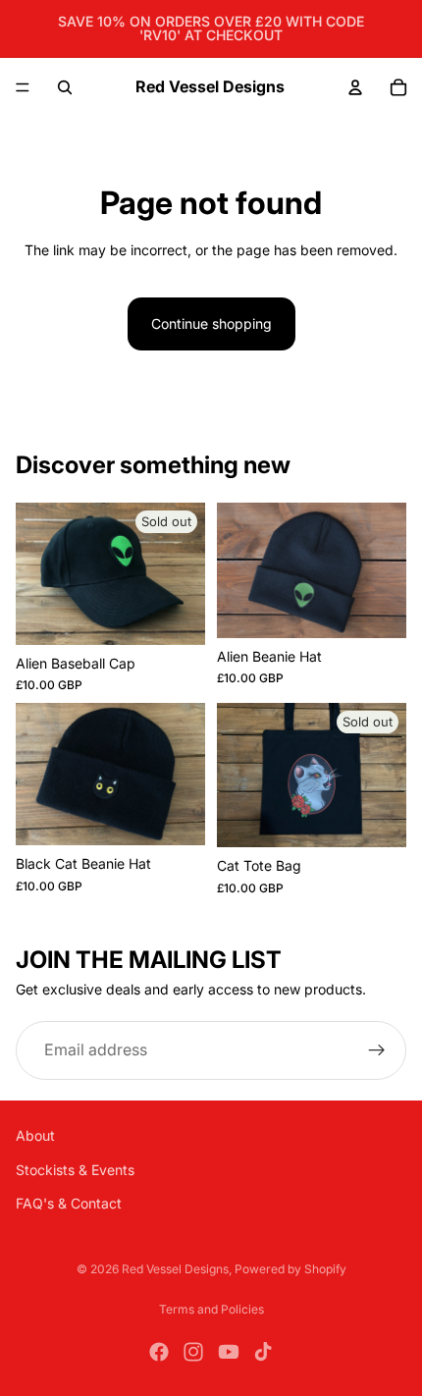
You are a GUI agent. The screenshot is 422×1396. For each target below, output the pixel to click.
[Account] (355, 87)
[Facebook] (159, 1352)
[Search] (64, 87)
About (35, 1135)
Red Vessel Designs (175, 1269)
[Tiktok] (263, 1352)
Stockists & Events (75, 1169)
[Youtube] (228, 1352)
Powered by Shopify (290, 1269)
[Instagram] (193, 1352)
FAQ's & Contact (69, 1203)
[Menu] (22, 87)
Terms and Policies (211, 1309)
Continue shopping (211, 323)
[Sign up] (376, 1050)
